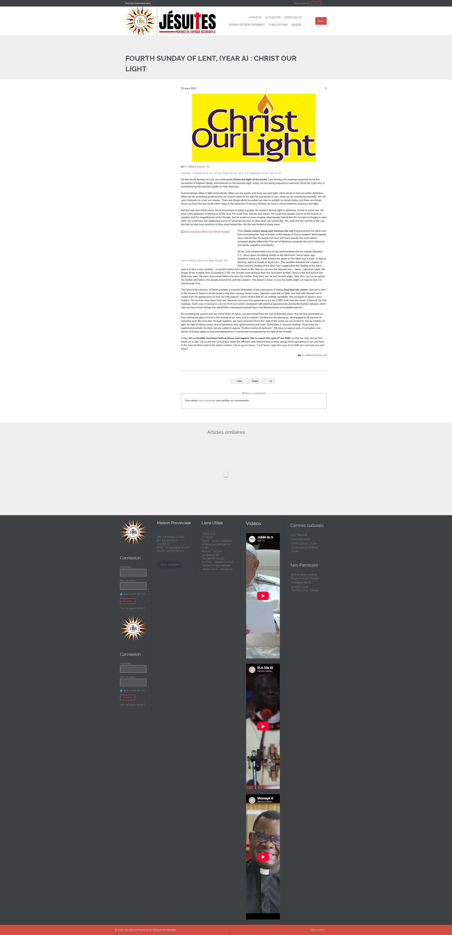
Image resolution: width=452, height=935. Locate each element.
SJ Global (207, 537)
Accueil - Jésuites (212, 551)
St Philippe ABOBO (301, 582)
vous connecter (207, 400)
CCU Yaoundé (299, 535)
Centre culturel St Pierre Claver (304, 549)
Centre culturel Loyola (304, 543)
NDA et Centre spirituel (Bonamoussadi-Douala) (304, 576)
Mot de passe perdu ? (132, 608)
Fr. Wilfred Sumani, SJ (197, 166)
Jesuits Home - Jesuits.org (217, 569)
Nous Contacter (170, 564)
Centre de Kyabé (300, 539)
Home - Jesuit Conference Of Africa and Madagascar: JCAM (217, 544)
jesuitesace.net (210, 555)
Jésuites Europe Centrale (216, 565)
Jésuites (128, 929)
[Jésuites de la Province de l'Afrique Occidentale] (170, 21)
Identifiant (125, 567)
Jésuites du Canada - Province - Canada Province (217, 560)
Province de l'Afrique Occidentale (157, 929)
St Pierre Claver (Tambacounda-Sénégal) (305, 588)
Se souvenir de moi (133, 594)
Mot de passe (128, 580)
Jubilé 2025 (208, 533)
